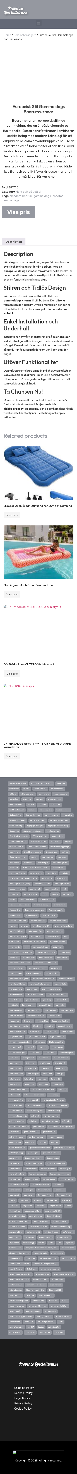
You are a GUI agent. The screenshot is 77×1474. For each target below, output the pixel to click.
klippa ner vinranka (56, 1037)
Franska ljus (65, 1169)
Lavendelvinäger (45, 1005)
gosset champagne (31, 1132)
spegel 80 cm (51, 873)
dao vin (41, 1243)
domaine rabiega (15, 1232)
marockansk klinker (17, 984)
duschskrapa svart (60, 1221)
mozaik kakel (64, 952)
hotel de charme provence (34, 1095)
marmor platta (60, 984)
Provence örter (15, 910)
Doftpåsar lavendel (51, 1232)
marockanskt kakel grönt (18, 979)
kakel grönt (47, 1074)
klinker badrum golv (17, 1053)
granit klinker (38, 1126)
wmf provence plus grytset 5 (41, 783)
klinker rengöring (56, 1042)
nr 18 (26, 947)
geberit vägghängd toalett (64, 1148)
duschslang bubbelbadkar (19, 1221)
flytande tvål (24, 1200)
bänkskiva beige (38, 1301)
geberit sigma (33, 1153)
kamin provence (15, 1063)
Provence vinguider (47, 899)
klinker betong (57, 1047)
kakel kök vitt (61, 1068)
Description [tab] (14, 241)
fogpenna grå (28, 1195)
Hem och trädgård (24, 35)
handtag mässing (16, 1100)
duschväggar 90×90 (52, 1211)
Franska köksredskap (37, 1174)
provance (24, 926)
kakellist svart (45, 1063)
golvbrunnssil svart (36, 1137)
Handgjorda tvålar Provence (53, 1100)
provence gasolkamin (17, 921)
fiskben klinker (52, 1200)
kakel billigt (28, 1079)
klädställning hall (66, 1053)
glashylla (42, 1142)
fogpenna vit (14, 1195)
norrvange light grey (41, 947)
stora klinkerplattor (59, 863)
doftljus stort (30, 1237)
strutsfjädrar (28, 863)
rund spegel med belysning (19, 884)
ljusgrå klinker (15, 1000)
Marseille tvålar (52, 973)
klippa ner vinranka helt (36, 1037)
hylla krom (62, 1089)
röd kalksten (14, 894)
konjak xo (49, 1026)
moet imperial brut (16, 968)
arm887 (31, 1327)
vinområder (13, 799)
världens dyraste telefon (59, 820)
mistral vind (56, 968)
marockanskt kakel (66, 979)
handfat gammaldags (35, 1105)
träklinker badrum (16, 847)
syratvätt (34, 857)
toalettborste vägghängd (59, 847)
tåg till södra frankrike (18, 857)
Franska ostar (14, 1169)
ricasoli (55, 894)
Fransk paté (29, 1190)
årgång (41, 1327)
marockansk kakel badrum (40, 984)
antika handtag (15, 1332)
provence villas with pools (19, 905)
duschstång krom (53, 1216)
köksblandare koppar (17, 1031)
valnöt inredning (15, 826)
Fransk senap (14, 1190)
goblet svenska (15, 1142)
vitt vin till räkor (40, 789)
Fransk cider (59, 1190)
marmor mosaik (15, 989)
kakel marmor (46, 1068)
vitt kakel (12, 794)
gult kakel (35, 1116)
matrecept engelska (33, 973)
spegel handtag (36, 873)
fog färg (12, 1200)
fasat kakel (41, 1206)
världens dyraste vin (37, 820)
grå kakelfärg (14, 1132)
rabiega (12, 899)
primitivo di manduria (63, 926)
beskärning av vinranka (50, 1269)
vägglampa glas (53, 831)
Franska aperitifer (67, 1179)
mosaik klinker (29, 958)
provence (12, 926)
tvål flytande (55, 841)
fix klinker (37, 1200)
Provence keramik (56, 910)
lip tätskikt (13, 1005)
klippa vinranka (68, 1031)
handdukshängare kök (18, 1116)
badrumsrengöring (16, 1306)
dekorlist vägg (28, 1243)
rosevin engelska (51, 889)
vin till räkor (55, 804)
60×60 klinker (45, 1332)
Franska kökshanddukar (59, 1174)
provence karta (31, 915)
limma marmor (28, 1005)
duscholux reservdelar (38, 1227)
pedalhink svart (36, 936)
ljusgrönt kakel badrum (57, 994)
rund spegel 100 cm (61, 884)
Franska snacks (15, 1163)
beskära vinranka (42, 1274)
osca (65, 936)
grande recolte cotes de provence (61, 1126)
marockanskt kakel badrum (43, 979)
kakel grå (59, 1074)
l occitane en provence (36, 1016)
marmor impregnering (51, 989)
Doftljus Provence (46, 1237)
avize (61, 1322)
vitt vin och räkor (57, 789)
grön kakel (33, 1121)
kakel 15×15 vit (15, 1084)
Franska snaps (53, 1158)
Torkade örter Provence (37, 847)
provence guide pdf (49, 915)
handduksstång (54, 1111)
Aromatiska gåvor (16, 1327)
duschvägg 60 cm (35, 1216)
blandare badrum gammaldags (30, 196)
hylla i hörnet (14, 1095)
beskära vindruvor (40, 1279)
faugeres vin (27, 1206)
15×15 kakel (59, 1332)
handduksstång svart (35, 1111)
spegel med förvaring (17, 873)
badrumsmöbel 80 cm (59, 1306)
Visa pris (18, 212)
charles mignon (68, 1248)
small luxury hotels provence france (23, 878)
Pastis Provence (53, 936)
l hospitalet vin (54, 1016)
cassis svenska (57, 1253)
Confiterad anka (15, 1248)
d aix (59, 1243)
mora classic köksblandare (19, 963)
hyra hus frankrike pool (18, 1089)
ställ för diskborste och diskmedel (35, 868)
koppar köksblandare (60, 1021)
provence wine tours (27, 899)
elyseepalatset (14, 1211)
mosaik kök (13, 958)
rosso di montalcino (17, 889)
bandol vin (53, 1301)
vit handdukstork (27, 794)
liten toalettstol (61, 1000)
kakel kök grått (32, 1074)
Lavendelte (60, 1005)
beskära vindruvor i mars (19, 1279)
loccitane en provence (35, 994)
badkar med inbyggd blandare (20, 1316)
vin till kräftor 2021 (16, 810)
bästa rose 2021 (15, 1295)
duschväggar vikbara (33, 1211)
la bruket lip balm (16, 1016)
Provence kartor (15, 915)
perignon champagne (17, 936)
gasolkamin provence (51, 1153)
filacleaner (66, 1200)
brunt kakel (30, 1258)
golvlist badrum (49, 1132)
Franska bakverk (31, 1179)
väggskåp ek (14, 831)
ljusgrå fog (47, 1000)
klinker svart (40, 1042)
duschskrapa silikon (17, 1227)
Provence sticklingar (41, 905)
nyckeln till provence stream (34, 942)
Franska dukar (15, 1179)
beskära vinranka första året (20, 1274)
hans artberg (53, 1095)
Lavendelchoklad (67, 1010)
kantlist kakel (44, 1058)
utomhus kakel (57, 836)
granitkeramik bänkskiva (19, 1126)
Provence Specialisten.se (15, 10)
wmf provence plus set (18, 783)
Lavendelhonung (33, 1010)
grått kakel (66, 1121)
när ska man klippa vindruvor (20, 952)
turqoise (68, 841)
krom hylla (28, 1021)
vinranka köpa (43, 794)
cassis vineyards (40, 1253)
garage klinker (15, 1158)
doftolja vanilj (68, 1232)
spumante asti (58, 868)
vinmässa (40, 799)
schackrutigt (62, 878)
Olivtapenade (14, 942)
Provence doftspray (37, 921)
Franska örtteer (31, 1169)
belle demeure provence (36, 1285)
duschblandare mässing (60, 1227)
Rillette (44, 894)
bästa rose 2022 (55, 1290)
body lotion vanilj (68, 1258)
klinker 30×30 (35, 1053)
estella (68, 1206)
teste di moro (14, 852)
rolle (65, 889)
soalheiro (64, 873)
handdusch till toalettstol (57, 1105)
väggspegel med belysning (58, 826)
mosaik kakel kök (45, 958)
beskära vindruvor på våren (64, 1274)
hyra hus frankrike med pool (43, 1089)
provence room (59, 905)
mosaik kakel (62, 958)
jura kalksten (57, 1084)
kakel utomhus (15, 1068)
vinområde (27, 799)
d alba (51, 1243)
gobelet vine (30, 1142)
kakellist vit (30, 1063)
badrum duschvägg (33, 1311)
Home (7, 35)
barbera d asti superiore (18, 1301)
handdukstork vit (15, 1111)
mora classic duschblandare (45, 963)
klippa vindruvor (15, 1037)
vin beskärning (15, 815)
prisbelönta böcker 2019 (41, 926)
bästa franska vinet (45, 1295)
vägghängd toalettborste (18, 836)
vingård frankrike (54, 799)
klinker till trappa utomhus (19, 1042)
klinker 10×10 (50, 1053)
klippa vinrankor (51, 1031)
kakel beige (42, 1079)
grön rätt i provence (51, 1116)
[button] (39, 23)
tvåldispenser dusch (38, 841)
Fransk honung (44, 1190)
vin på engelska (46, 810)
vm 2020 (26, 789)
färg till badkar (55, 1206)
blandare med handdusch (19, 1264)
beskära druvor (57, 1279)
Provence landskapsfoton (34, 910)
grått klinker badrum (50, 1121)
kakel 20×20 (55, 1079)
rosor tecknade (35, 889)
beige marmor (55, 1285)
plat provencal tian (35, 931)
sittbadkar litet (46, 878)
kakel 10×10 (43, 1084)
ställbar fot (13, 868)
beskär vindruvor (15, 1285)
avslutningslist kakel (46, 1322)
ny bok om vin (14, 947)
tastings (65, 852)
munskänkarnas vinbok (46, 952)
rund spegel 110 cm (42, 884)
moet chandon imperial (38, 968)
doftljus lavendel (63, 1237)
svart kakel (62, 857)
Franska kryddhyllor (17, 1174)
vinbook (31, 804)
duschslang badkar (41, 1221)
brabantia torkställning (48, 1258)
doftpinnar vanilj (33, 1232)
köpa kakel (37, 1026)
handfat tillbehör (15, 1105)
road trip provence (30, 894)
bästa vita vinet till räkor (35, 1290)
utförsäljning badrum (17, 841)
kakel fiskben (14, 1079)
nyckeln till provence (58, 942)
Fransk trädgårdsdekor (40, 1184)
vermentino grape (51, 815)
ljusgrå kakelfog (32, 1000)
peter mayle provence (55, 931)
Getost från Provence (17, 1148)
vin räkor (31, 810)
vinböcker (42, 804)
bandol (64, 1301)
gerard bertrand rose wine (40, 1148)
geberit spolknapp (16, 1153)
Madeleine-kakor (15, 994)
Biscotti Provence (16, 1269)
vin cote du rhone (62, 810)
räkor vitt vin (67, 894)
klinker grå (30, 1047)
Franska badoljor (48, 1179)
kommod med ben (65, 1026)
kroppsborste (14, 1021)
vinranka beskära (60, 794)
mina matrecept (15, 973)
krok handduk (42, 1021)
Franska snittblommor (34, 1158)
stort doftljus (43, 863)
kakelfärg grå (60, 1063)
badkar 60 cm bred (63, 1316)
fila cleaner (13, 1206)
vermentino (67, 815)
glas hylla (54, 1142)
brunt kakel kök (15, 1258)
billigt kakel (31, 1269)
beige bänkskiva (15, 1290)
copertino (69, 1243)
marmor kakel (32, 989)
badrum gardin (15, 1311)
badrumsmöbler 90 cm (37, 1306)
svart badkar (14, 863)
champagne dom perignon (19, 1253)
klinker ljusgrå (15, 1047)
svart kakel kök (48, 857)
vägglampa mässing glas (32, 831)
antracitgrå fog (53, 1327)
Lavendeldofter (50, 1010)
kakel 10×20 (29, 1084)
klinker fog (43, 1047)
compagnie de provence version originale (41, 1248)
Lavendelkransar (15, 1010)
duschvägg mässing (17, 1216)
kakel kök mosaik (16, 1074)
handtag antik (33, 1100)
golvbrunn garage (55, 1137)
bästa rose (30, 1295)
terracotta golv (51, 852)
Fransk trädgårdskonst (18, 1184)
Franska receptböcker (34, 1163)
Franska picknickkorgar (56, 1163)
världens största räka (17, 820)
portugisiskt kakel (16, 931)
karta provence (28, 1058)
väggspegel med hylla (35, 826)
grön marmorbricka (17, 1121)
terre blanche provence (33, 852)
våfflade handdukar (39, 836)
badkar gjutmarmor (44, 1316)
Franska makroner (48, 1169)
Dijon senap (14, 1243)
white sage (61, 783)
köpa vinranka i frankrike (19, 1026)
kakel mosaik (31, 1068)
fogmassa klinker (64, 1195)
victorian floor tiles (33, 815)
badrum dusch (50, 1311)
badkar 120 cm (14, 1322)
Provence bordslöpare (57, 921)
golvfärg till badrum (17, 1137)
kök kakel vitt (35, 1031)
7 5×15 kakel (30, 1332)
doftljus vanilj (14, 1237)
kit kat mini (13, 1058)
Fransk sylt (58, 1184)
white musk (14, 789)
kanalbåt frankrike (61, 1058)
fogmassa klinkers (45, 1195)
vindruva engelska (16, 804)
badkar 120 (29, 1322)
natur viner (57, 947)
